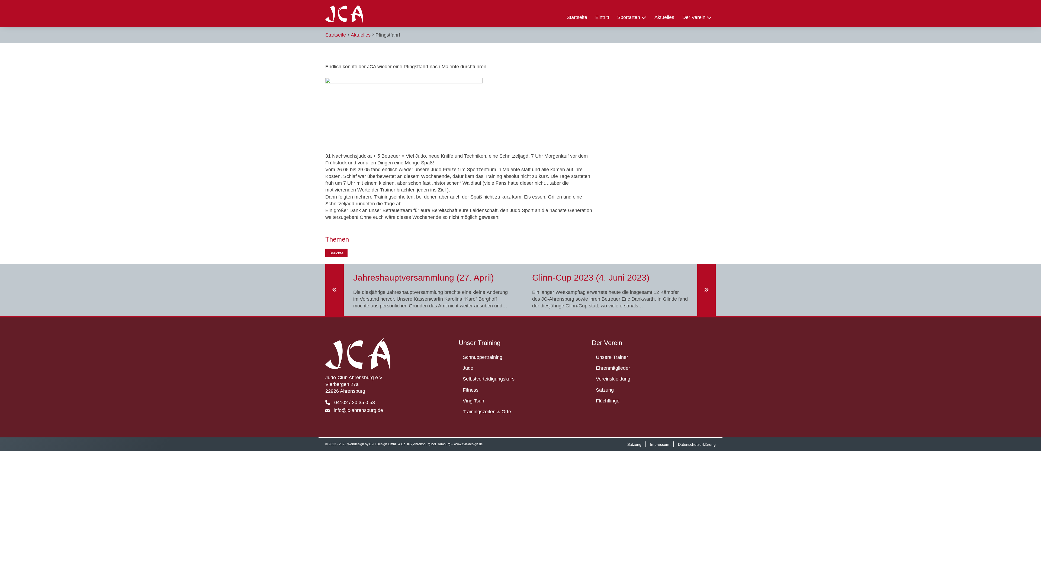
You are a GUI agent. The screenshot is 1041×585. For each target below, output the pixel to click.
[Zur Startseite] (344, 13)
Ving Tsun (473, 401)
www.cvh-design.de (468, 444)
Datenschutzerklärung (697, 444)
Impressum (659, 444)
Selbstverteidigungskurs (489, 379)
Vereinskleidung (613, 379)
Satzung (605, 390)
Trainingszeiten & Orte (487, 411)
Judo (468, 368)
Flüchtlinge (607, 401)
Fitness (470, 390)
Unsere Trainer (612, 357)
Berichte (336, 253)
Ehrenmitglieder (613, 368)
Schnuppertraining (482, 357)
